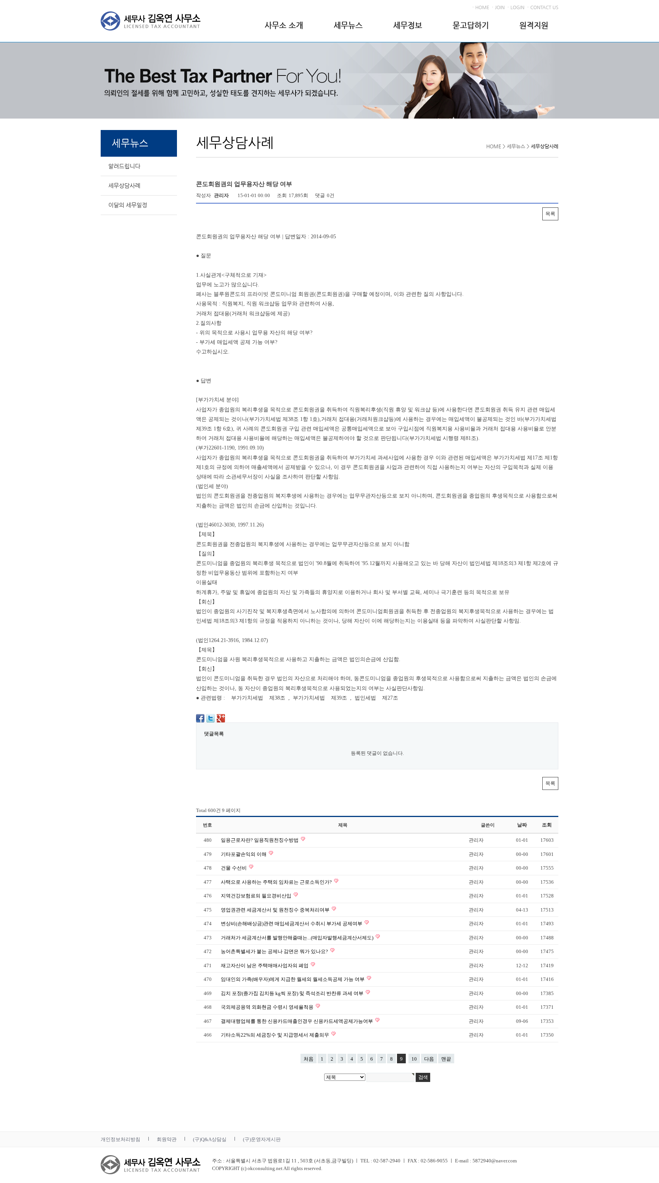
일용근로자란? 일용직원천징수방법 (260, 840)
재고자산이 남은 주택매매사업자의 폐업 (265, 965)
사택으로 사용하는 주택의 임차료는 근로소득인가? (277, 882)
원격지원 (533, 25)
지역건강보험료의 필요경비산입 (257, 896)
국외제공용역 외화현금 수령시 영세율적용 (268, 1007)
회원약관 (167, 1139)
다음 (429, 1059)
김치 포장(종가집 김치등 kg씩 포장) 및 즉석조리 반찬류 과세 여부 (293, 993)
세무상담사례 (124, 185)
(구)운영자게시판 (262, 1139)
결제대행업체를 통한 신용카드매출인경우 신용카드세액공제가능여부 (297, 1021)
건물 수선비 (234, 868)
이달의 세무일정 (127, 205)
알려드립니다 (124, 166)
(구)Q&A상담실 (210, 1139)
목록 (550, 214)
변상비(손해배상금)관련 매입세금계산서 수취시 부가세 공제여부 (292, 923)
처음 (308, 1059)
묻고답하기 (471, 25)
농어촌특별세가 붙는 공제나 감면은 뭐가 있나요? (275, 951)
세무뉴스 (348, 25)
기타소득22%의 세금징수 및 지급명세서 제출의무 (275, 1035)
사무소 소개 (284, 25)
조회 (547, 825)
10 (414, 1059)
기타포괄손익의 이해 (244, 854)
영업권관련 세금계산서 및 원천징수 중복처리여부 (276, 910)
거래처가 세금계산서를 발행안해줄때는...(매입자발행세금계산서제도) (298, 938)
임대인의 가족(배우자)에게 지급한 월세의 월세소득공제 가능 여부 (293, 979)
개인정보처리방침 (120, 1139)
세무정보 (407, 25)
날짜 (522, 825)
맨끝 (446, 1059)
